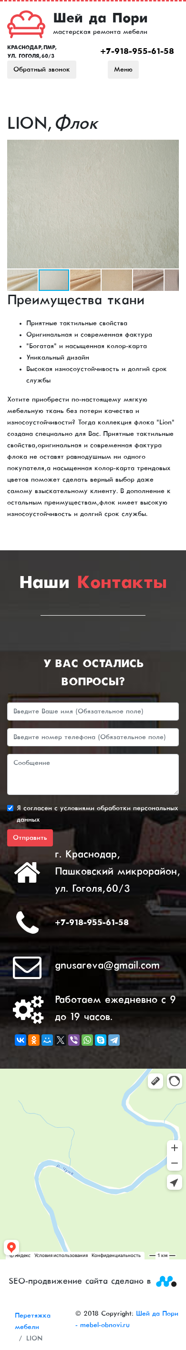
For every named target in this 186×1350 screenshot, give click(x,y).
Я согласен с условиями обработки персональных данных (97, 814)
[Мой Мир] (47, 1040)
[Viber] (74, 1040)
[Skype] (100, 1040)
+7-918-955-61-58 (137, 52)
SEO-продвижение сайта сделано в (82, 1282)
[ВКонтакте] (20, 1040)
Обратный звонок (41, 69)
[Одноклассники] (34, 1040)
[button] (170, 148)
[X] (60, 1040)
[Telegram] (114, 1040)
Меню (123, 69)
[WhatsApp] (87, 1040)
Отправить (30, 838)
